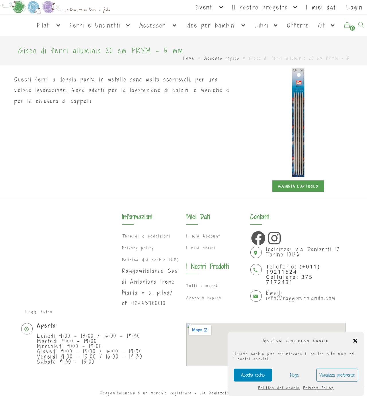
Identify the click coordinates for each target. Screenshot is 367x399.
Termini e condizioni (146, 236)
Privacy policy (138, 248)
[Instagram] (274, 236)
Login (354, 7)
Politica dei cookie (279, 387)
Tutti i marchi (203, 286)
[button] (355, 341)
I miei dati (322, 7)
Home (189, 58)
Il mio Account (203, 236)
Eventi (207, 7)
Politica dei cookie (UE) (150, 260)
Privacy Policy (318, 387)
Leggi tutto (39, 312)
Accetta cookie (253, 375)
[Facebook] (257, 236)
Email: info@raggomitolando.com (301, 295)
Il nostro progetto (262, 7)
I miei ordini (201, 248)
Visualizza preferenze (337, 375)
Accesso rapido (222, 58)
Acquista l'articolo (298, 186)
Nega (294, 375)
